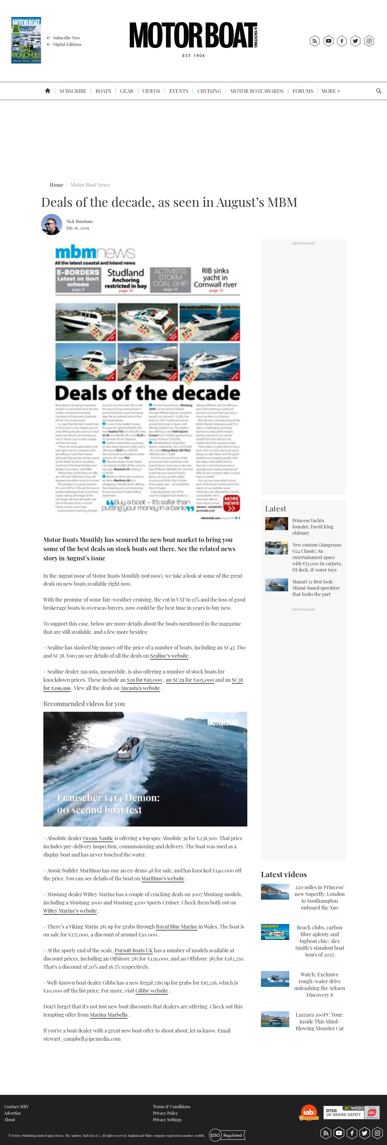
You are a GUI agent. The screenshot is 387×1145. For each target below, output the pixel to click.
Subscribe (72, 91)
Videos (150, 91)
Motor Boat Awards (256, 91)
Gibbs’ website (151, 990)
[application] (145, 769)
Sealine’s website (169, 655)
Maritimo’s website (162, 878)
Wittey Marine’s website (70, 910)
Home (56, 184)
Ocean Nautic (98, 838)
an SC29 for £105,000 (190, 679)
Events (178, 91)
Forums (302, 91)
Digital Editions (66, 44)
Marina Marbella (108, 1014)
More (329, 91)
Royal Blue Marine (176, 926)
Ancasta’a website (140, 688)
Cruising (208, 91)
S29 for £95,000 (144, 679)
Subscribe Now (66, 38)
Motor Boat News (90, 184)
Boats (102, 91)
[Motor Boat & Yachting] (193, 41)
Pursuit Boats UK (134, 950)
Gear (126, 91)
